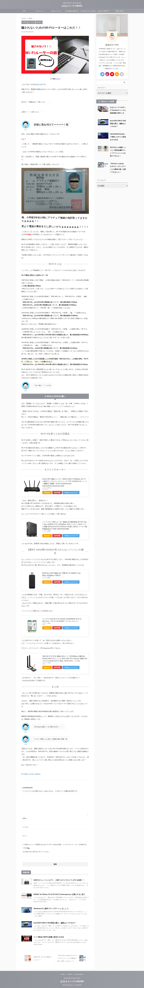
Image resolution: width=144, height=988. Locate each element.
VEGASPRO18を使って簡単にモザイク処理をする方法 (118, 137)
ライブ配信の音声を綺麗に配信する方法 (49, 937)
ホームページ (40, 11)
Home (62, 974)
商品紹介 (38, 774)
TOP (24, 11)
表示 (58, 79)
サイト (24, 836)
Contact (69, 974)
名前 (24, 818)
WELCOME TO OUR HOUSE (72, 978)
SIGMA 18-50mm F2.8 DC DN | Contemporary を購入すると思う (59, 894)
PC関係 (25, 774)
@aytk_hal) (39, 84)
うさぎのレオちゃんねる (87, 11)
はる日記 (31, 774)
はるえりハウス (56, 11)
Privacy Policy (79, 974)
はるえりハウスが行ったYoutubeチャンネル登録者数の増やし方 (118, 110)
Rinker (49, 487)
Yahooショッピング (71, 492)
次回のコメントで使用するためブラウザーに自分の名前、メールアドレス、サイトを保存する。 (56, 844)
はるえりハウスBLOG (72, 6)
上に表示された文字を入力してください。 (36, 851)
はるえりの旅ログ (103, 11)
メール (25, 827)
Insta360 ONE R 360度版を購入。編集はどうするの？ (55, 923)
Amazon (47, 492)
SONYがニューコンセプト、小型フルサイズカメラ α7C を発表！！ (59, 880)
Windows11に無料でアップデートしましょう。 (52, 908)
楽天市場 (57, 492)
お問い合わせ (120, 11)
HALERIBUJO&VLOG (71, 11)
